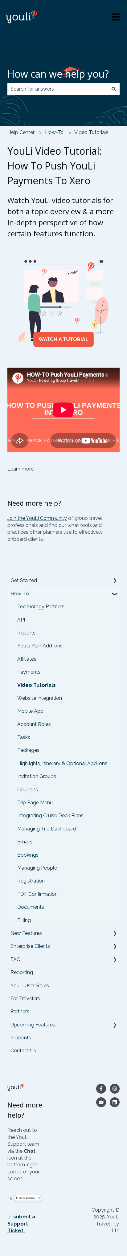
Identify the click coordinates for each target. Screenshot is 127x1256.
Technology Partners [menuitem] (40, 607)
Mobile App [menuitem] (30, 711)
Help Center (21, 132)
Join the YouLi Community (37, 518)
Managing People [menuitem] (37, 868)
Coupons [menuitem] (27, 790)
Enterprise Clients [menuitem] (30, 946)
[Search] (114, 89)
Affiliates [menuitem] (26, 659)
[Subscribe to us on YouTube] (101, 1102)
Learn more (20, 469)
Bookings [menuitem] (28, 855)
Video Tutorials (91, 132)
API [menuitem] (21, 620)
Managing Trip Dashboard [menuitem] (46, 829)
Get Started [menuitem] (23, 580)
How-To (54, 132)
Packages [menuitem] (28, 750)
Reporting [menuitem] (21, 972)
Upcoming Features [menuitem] (32, 1025)
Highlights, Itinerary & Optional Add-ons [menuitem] (62, 763)
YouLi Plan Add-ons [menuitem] (40, 646)
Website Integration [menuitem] (39, 698)
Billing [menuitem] (24, 920)
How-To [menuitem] (19, 594)
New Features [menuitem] (26, 933)
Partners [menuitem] (19, 1011)
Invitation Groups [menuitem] (36, 776)
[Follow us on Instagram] (115, 1089)
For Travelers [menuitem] (25, 998)
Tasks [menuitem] (23, 737)
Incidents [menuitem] (20, 1038)
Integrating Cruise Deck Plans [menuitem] (50, 815)
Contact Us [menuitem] (23, 1051)
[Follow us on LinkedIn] (115, 1102)
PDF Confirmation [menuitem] (37, 894)
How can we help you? (58, 73)
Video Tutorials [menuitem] (36, 685)
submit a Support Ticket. (21, 1224)
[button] (115, 581)
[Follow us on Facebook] (101, 1089)
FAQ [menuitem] (15, 959)
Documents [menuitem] (30, 907)
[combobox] (57, 89)
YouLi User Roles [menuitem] (29, 986)
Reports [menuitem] (26, 633)
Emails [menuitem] (24, 842)
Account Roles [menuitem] (34, 724)
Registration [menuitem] (31, 881)
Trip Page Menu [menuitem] (35, 802)
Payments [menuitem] (28, 672)
